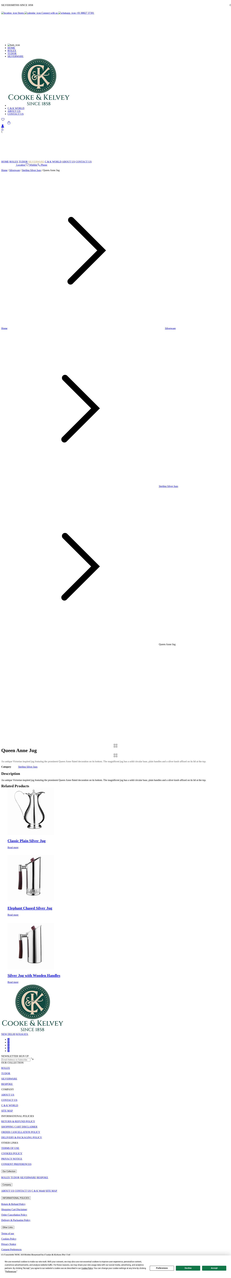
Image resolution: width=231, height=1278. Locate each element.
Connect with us (49, 13)
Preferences (162, 1268)
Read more (13, 847)
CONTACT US (16, 114)
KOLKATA (22, 1034)
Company (7, 1184)
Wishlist (33, 165)
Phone (43, 165)
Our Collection (9, 1171)
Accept (214, 1268)
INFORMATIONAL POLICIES (16, 1198)
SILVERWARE (15, 56)
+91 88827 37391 (85, 13)
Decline (188, 1268)
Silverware (14, 170)
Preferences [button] (11, 1271)
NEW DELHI (8, 1034)
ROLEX (12, 50)
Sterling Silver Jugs (31, 170)
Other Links (8, 1227)
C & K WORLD (16, 108)
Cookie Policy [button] (87, 1268)
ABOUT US (14, 111)
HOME (11, 47)
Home (4, 170)
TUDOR (12, 53)
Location (21, 165)
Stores (21, 13)
